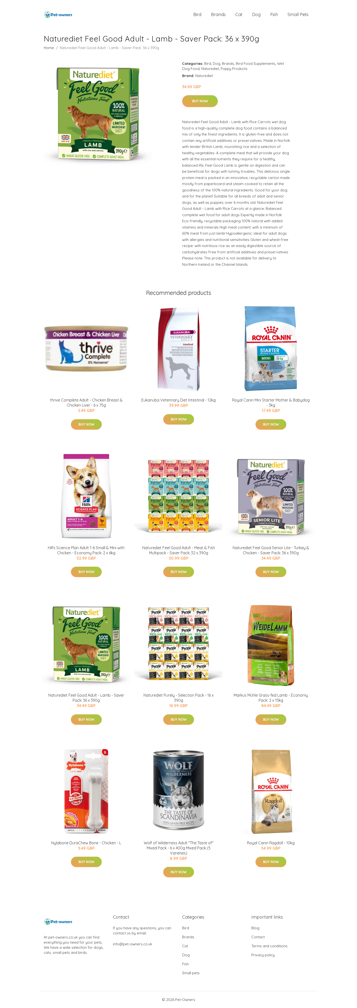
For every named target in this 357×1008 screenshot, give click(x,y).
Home (49, 47)
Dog (256, 14)
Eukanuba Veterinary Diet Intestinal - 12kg (178, 400)
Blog (255, 928)
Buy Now (200, 101)
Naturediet (210, 68)
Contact (258, 937)
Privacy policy (263, 955)
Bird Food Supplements (255, 63)
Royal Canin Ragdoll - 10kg (271, 842)
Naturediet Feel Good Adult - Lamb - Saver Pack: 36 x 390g (86, 698)
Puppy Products (234, 68)
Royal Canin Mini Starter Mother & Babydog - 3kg (271, 403)
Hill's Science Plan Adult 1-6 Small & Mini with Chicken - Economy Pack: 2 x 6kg (86, 550)
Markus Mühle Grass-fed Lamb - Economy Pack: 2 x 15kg (271, 698)
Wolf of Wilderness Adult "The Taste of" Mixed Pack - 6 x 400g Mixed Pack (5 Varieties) (178, 847)
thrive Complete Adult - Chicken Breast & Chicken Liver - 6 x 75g (86, 403)
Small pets (298, 14)
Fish (274, 14)
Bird (197, 14)
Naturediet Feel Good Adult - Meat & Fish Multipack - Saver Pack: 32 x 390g (178, 550)
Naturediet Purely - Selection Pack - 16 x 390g (179, 698)
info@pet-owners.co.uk (132, 944)
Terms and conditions (269, 946)
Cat (238, 14)
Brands (218, 14)
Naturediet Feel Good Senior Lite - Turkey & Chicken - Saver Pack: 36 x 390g (271, 550)
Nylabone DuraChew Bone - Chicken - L (86, 842)
